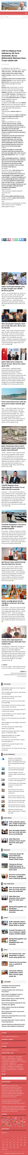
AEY (19, 1061)
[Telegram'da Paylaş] (21, 239)
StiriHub (8, 1109)
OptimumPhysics (12, 1058)
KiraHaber (17, 1095)
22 (14, 1145)
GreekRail (21, 1108)
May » (6, 1149)
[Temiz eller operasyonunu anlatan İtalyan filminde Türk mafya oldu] (14, 632)
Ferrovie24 (4, 1069)
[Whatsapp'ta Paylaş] (16, 239)
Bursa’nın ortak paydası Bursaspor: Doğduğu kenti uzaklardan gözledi (17, 876)
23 (17, 1145)
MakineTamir (16, 1092)
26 (3, 1147)
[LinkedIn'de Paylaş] (7, 239)
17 (21, 1142)
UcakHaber (10, 1092)
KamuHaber (4, 1092)
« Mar (3, 1149)
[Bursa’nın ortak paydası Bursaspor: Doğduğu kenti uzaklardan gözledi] (5, 876)
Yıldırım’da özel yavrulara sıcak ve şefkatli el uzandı (17, 964)
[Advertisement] (14, 35)
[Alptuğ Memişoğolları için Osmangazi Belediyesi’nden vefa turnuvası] (5, 908)
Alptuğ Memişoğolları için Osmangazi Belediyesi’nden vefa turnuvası (17, 909)
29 (14, 1147)
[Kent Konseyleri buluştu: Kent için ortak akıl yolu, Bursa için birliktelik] (14, 315)
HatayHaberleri (18, 1066)
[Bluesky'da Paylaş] (23, 239)
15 (14, 1142)
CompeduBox (20, 1069)
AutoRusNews (16, 1109)
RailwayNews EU (5, 1111)
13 (6, 1142)
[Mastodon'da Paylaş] (18, 239)
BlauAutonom (5, 1068)
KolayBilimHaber (20, 1093)
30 (17, 1147)
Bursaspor (7, 850)
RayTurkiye (4, 1101)
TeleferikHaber (10, 1056)
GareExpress (23, 1106)
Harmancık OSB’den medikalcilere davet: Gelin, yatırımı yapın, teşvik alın (16, 973)
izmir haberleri (5, 1043)
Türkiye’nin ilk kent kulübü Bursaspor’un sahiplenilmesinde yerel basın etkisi (17, 867)
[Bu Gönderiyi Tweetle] (5, 239)
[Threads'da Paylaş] (25, 239)
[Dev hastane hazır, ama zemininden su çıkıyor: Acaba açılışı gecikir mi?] (5, 955)
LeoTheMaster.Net (11, 1093)
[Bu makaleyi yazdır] (14, 239)
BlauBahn (13, 1060)
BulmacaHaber (13, 1096)
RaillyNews (4, 1058)
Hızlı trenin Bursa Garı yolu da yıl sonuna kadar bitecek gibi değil (14, 404)
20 (6, 1145)
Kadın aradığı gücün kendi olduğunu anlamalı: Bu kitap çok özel (13, 603)
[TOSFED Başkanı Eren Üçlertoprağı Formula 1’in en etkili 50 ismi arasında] (14, 477)
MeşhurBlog (16, 1103)
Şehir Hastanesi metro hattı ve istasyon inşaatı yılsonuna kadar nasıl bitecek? (13, 448)
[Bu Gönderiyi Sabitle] (9, 239)
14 (10, 1142)
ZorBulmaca (23, 1061)
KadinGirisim (5, 1064)
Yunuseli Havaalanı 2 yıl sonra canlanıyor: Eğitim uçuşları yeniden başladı (14, 526)
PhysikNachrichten (12, 1069)
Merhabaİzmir (12, 1068)
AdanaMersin (10, 1066)
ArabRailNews (19, 1060)
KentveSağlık (16, 1101)
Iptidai (20, 1092)
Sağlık (5, 949)
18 (24, 1142)
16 (17, 1142)
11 (24, 1140)
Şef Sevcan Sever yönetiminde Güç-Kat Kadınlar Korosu (13, 563)
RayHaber (8, 981)
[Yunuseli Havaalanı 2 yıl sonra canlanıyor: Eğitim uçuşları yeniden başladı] (14, 516)
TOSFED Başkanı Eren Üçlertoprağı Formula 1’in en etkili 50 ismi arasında (13, 487)
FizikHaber (19, 1058)
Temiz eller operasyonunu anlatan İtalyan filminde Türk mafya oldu (14, 642)
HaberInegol (4, 1095)
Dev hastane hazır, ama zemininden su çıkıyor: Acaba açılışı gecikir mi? (17, 955)
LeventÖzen (5, 1063)
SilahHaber (4, 1093)
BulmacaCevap (13, 1061)
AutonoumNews (6, 1060)
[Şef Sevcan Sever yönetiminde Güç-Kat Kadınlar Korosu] (14, 553)
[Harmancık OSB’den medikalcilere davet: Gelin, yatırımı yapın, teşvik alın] (5, 972)
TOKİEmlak (22, 1103)
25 (24, 1145)
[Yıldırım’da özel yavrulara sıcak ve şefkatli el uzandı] (5, 963)
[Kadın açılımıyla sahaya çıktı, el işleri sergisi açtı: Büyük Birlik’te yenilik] (14, 278)
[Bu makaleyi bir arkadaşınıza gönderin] (11, 239)
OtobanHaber (11, 1095)
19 (3, 1145)
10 (21, 1140)
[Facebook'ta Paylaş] (3, 239)
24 (21, 1145)
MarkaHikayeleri (5, 1096)
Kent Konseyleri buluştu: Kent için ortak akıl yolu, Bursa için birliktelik (14, 326)
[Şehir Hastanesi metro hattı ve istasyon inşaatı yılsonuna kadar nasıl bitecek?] (14, 435)
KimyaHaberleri (5, 1061)
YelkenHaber (19, 1090)
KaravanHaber (20, 1068)
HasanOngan (20, 1064)
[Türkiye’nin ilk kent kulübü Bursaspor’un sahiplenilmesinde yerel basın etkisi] (5, 865)
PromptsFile (22, 1109)
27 (6, 1147)
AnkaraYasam (12, 1064)
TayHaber (4, 1066)
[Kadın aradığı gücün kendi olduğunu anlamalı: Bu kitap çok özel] (14, 592)
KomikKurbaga (12, 1100)
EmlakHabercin (12, 1063)
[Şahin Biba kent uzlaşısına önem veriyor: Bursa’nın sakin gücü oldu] (14, 354)
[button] (26, 13)
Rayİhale (11, 1103)
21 (10, 1145)
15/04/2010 (6, 64)
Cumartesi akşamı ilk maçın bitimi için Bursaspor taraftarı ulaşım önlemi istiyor (16, 856)
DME (12, 1109)
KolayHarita (19, 1100)
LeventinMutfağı (5, 1103)
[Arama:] (14, 16)
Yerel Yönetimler (9, 883)
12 (3, 1142)
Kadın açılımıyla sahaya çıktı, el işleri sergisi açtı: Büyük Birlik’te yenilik (13, 288)
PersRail (10, 1108)
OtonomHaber (18, 1056)
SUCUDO (4, 1071)
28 (10, 1147)
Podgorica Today (14, 1111)
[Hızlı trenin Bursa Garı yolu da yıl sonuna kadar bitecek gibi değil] (14, 394)
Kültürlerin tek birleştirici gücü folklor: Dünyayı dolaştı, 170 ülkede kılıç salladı (17, 811)
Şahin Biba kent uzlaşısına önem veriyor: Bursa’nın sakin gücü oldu (14, 364)
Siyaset (6, 917)
